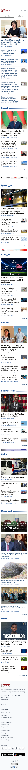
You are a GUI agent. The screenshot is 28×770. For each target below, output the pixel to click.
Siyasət (4, 108)
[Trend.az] (5, 10)
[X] (9, 748)
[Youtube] (13, 748)
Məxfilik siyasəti (5, 735)
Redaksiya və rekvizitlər (6, 717)
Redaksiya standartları (6, 722)
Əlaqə (2, 720)
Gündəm (5, 322)
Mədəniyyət (6, 511)
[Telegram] (16, 748)
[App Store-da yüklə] (7, 754)
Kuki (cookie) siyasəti (6, 740)
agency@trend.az (5, 699)
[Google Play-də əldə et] (19, 754)
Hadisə (4, 454)
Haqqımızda (4, 715)
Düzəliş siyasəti (5, 724)
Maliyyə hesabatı (5, 727)
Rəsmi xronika (4, 709)
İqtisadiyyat (6, 186)
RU (17, 767)
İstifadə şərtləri (4, 733)
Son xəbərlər (4, 707)
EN (11, 767)
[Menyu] (25, 10)
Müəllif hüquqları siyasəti (7, 737)
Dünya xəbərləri (8, 391)
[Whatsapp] (2, 748)
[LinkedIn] (19, 748)
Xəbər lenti (21, 16)
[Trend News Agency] (5, 685)
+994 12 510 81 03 (5, 697)
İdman (4, 619)
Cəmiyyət (5, 255)
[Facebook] (6, 748)
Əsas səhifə (7, 16)
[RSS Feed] (23, 748)
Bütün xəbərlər (22, 170)
